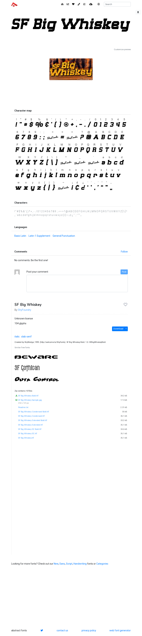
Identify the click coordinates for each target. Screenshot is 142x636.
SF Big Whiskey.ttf (26, 438)
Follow (124, 251)
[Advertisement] (71, 91)
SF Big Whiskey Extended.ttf (30, 425)
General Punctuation (64, 235)
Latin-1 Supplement (39, 235)
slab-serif (26, 336)
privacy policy (89, 630)
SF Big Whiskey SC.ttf (27, 433)
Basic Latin (20, 235)
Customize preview (122, 49)
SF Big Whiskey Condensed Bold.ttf (33, 412)
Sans (62, 563)
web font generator (120, 630)
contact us (62, 630)
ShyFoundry (24, 309)
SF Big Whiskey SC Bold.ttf (29, 429)
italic (17, 336)
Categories (102, 563)
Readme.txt (23, 407)
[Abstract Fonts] (14, 4)
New (56, 563)
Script (69, 563)
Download (118, 329)
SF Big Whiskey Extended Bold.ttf (32, 420)
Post (124, 272)
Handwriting (80, 563)
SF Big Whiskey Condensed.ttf (31, 416)
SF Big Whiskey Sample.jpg (30, 400)
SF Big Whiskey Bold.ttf (28, 396)
